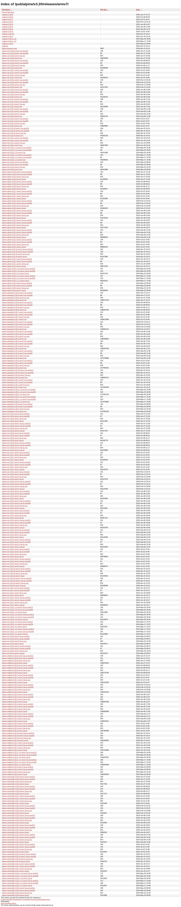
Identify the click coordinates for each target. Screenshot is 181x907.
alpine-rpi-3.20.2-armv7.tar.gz (13, 556)
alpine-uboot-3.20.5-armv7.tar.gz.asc (15, 215)
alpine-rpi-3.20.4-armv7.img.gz (13, 527)
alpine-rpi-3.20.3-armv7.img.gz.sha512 (16, 540)
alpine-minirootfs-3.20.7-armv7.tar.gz (15, 803)
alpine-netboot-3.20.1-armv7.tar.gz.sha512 (17, 743)
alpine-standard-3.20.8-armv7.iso (14, 310)
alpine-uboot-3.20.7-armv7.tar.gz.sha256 (17, 194)
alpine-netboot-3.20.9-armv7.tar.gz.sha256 (17, 658)
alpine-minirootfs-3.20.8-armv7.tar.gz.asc (17, 791)
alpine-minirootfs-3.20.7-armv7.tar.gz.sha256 (18, 798)
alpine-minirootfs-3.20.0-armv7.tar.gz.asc (17, 893)
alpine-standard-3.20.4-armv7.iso (14, 348)
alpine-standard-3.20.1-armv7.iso (14, 387)
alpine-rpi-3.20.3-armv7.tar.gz (13, 537)
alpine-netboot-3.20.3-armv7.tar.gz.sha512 (17, 714)
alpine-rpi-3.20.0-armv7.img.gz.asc (15, 651)
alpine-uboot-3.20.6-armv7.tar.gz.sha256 (17, 203)
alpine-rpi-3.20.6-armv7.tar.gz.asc (14, 477)
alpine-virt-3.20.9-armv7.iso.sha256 (15, 53)
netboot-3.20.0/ (7, 44)
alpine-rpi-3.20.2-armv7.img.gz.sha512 (16, 559)
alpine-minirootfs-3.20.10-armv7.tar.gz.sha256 (19, 856)
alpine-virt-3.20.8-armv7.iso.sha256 (15, 63)
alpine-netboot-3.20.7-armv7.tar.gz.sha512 (17, 675)
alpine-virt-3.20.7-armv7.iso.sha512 (15, 70)
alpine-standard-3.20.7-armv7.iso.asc (16, 317)
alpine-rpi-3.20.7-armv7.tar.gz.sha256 (16, 455)
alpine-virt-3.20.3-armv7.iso (12, 116)
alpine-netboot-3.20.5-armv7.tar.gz (14, 702)
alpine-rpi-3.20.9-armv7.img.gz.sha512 (16, 423)
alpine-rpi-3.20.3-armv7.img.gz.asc (15, 544)
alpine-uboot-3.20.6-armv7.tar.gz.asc (15, 206)
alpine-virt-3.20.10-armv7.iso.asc (14, 133)
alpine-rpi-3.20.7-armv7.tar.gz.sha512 (16, 452)
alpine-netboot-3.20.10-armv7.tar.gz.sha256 (18, 736)
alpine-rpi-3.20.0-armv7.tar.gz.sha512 (16, 636)
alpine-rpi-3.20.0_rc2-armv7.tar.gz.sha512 (17, 607)
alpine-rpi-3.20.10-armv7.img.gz (14, 585)
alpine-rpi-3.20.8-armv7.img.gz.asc (15, 448)
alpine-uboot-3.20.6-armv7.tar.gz (14, 208)
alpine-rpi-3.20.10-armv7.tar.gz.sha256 (16, 571)
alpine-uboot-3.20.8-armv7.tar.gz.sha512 (17, 181)
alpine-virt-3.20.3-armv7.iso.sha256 (15, 111)
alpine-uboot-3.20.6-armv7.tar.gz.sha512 (17, 201)
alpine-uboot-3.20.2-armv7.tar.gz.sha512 (17, 239)
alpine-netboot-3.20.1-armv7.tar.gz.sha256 (17, 745)
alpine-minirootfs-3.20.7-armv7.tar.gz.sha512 (18, 796)
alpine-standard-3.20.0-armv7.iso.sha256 (17, 406)
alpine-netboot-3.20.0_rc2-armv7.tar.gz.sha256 (19, 755)
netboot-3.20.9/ (7, 15)
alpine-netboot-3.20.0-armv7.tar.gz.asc (16, 772)
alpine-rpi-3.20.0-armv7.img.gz (13, 653)
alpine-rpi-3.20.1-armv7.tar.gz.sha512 (16, 588)
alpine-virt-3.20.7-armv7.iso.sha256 (15, 73)
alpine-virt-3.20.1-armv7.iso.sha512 (15, 138)
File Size (103, 10)
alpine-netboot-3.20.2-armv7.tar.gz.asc (16, 728)
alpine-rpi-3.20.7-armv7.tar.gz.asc (14, 457)
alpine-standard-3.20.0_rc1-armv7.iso (16, 402)
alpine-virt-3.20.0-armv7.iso (12, 169)
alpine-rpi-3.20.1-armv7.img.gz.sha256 (16, 600)
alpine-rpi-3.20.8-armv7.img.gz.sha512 (16, 443)
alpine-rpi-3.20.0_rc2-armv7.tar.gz (14, 612)
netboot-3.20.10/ (8, 34)
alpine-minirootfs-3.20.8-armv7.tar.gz (15, 794)
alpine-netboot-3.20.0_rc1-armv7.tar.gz (16, 765)
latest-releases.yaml (9, 48)
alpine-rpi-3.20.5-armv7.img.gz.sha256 (16, 503)
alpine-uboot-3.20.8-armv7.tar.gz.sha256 (17, 184)
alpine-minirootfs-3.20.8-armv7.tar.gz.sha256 (18, 789)
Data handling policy (8, 903)
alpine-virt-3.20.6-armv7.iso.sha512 (15, 80)
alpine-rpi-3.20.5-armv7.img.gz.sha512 (16, 501)
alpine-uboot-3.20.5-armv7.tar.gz (14, 218)
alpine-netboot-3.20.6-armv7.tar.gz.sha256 (17, 687)
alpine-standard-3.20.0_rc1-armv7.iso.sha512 (19, 397)
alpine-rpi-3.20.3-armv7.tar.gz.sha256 (16, 532)
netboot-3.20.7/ (7, 19)
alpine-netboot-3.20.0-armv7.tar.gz (14, 774)
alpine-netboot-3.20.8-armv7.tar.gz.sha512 (17, 665)
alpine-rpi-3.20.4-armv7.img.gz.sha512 (16, 520)
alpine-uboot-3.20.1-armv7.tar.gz (14, 266)
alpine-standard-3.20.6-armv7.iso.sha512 (17, 322)
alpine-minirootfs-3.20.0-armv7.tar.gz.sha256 (18, 890)
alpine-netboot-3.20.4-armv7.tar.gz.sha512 (17, 704)
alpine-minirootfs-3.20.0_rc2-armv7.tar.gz (17, 878)
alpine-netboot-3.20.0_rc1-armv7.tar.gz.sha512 (19, 760)
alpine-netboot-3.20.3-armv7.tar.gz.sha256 (17, 716)
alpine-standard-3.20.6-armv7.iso (14, 329)
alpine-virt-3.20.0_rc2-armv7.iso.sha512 (16, 148)
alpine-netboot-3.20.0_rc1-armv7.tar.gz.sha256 (19, 762)
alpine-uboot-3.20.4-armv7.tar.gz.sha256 (17, 223)
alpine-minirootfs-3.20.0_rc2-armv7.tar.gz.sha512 (20, 873)
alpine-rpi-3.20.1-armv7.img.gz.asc (15, 602)
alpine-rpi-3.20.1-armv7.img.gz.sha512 (16, 598)
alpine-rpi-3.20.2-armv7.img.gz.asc (15, 564)
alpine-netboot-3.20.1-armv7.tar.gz (14, 750)
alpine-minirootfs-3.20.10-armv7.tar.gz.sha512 (19, 854)
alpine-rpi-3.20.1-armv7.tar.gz (13, 595)
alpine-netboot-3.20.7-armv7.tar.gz (14, 682)
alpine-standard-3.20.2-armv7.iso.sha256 (17, 363)
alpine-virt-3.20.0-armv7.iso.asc (13, 167)
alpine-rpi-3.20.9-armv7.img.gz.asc (15, 428)
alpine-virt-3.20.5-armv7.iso (12, 97)
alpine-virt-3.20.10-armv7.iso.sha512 (15, 128)
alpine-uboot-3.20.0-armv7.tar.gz (14, 290)
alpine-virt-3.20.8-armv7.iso (12, 68)
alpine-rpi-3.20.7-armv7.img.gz (13, 469)
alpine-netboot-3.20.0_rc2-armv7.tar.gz (16, 757)
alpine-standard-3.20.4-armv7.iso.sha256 (17, 344)
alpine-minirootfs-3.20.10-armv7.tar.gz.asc (17, 859)
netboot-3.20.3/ (7, 29)
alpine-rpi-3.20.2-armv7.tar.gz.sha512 (16, 549)
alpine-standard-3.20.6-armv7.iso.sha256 (17, 324)
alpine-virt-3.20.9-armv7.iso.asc (13, 56)
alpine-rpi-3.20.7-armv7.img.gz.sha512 (16, 462)
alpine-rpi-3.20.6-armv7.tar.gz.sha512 (16, 472)
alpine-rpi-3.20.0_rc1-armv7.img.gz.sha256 (18, 631)
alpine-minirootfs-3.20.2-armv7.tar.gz (15, 852)
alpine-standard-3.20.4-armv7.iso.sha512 (17, 341)
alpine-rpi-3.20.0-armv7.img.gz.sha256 (16, 648)
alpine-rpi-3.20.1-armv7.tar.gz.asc (14, 593)
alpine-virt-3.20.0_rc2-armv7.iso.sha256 (16, 150)
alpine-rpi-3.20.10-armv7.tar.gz (13, 576)
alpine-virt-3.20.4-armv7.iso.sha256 (15, 102)
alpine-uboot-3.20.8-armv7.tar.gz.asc (15, 186)
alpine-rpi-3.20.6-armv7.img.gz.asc (15, 486)
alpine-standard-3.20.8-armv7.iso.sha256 (17, 305)
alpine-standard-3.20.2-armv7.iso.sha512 (17, 361)
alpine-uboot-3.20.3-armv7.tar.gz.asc (15, 235)
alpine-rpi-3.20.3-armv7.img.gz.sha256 (16, 542)
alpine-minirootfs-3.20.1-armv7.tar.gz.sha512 (18, 864)
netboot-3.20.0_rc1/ (9, 41)
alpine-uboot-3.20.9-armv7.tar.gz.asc (15, 177)
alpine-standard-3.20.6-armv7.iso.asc (16, 327)
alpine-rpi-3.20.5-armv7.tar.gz (13, 498)
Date (138, 10)
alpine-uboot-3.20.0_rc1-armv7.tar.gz (15, 281)
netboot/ (5, 46)
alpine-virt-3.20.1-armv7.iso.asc (13, 143)
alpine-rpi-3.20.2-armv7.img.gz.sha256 (16, 561)
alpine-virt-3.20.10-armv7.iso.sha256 (15, 131)
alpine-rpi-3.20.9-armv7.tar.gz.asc (14, 419)
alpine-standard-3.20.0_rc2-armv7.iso (16, 394)
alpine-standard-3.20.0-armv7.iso (14, 411)
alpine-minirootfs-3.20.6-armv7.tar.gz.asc (17, 811)
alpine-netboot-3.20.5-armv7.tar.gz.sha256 (17, 697)
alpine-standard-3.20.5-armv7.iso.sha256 (17, 334)
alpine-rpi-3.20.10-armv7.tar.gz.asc (15, 573)
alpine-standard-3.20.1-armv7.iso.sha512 (17, 380)
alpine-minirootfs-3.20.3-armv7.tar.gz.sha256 (18, 837)
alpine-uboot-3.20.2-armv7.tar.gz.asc (15, 244)
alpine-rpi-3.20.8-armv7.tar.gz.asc (14, 438)
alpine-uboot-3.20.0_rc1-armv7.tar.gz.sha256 (18, 278)
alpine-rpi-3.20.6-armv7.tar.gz (13, 479)
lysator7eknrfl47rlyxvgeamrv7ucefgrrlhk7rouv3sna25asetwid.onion (25, 899)
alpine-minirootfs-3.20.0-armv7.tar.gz (15, 895)
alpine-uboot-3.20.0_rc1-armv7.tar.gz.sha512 (18, 276)
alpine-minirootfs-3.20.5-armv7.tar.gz (15, 823)
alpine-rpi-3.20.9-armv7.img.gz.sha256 (16, 426)
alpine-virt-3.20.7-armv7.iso (12, 77)
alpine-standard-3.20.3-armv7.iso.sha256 (17, 353)
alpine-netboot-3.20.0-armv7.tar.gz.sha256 (17, 769)
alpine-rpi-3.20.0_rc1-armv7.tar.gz (14, 627)
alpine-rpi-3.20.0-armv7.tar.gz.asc (14, 641)
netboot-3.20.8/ (7, 17)
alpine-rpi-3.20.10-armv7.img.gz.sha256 (17, 581)
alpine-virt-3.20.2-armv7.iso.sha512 (15, 119)
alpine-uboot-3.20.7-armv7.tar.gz (14, 198)
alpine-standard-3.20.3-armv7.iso (14, 358)
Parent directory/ (8, 12)
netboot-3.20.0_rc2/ (9, 39)
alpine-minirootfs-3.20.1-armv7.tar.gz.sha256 (18, 866)
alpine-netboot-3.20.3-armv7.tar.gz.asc (16, 719)
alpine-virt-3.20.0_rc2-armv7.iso (13, 152)
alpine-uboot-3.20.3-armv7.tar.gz (14, 237)
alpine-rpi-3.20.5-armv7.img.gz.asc (15, 506)
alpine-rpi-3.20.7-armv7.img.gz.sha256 (16, 465)
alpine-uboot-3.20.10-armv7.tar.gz (14, 257)
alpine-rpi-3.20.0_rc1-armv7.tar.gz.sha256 (17, 624)
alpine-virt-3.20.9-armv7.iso (12, 58)
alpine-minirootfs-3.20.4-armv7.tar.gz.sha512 (18, 825)
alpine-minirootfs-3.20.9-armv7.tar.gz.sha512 (18, 777)
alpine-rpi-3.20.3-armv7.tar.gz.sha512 (16, 530)
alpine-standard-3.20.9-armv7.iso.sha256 (17, 295)
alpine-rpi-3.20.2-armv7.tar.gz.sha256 (16, 552)
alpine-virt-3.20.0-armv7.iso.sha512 (15, 162)
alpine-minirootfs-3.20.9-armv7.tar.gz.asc (17, 781)
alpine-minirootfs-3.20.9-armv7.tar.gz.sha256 (18, 779)
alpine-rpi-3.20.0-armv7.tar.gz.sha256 (16, 639)
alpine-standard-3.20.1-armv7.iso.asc (16, 385)
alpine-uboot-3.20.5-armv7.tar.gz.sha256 (17, 213)
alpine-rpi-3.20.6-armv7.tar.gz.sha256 (16, 474)
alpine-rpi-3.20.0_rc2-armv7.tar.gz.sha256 (17, 610)
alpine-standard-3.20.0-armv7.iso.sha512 (17, 404)
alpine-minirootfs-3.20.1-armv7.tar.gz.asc (17, 869)
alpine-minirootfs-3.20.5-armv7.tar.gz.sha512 (18, 815)
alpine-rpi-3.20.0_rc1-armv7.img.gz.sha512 (18, 629)
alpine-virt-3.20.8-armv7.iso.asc (13, 65)
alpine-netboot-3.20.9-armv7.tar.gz (14, 663)
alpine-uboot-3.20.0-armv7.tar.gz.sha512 (17, 283)
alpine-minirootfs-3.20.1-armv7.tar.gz (15, 871)
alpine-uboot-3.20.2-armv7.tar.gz (14, 247)
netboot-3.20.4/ (7, 27)
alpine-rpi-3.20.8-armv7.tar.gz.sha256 (16, 435)
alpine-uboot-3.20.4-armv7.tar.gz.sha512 (17, 220)
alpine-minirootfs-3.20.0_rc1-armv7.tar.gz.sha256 (20, 883)
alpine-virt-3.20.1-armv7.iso (12, 145)
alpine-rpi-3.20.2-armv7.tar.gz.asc (14, 554)
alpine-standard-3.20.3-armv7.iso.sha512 (17, 351)
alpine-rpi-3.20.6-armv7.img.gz (13, 489)
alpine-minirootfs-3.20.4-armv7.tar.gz (15, 832)
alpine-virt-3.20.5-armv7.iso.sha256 (15, 92)
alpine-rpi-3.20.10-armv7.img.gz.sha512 (17, 578)
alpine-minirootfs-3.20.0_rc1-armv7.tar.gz (17, 885)
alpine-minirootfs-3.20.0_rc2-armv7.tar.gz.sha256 (20, 876)
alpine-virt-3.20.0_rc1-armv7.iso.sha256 (16, 157)
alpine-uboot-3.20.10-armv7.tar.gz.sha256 (17, 252)
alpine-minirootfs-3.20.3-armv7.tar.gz (15, 842)
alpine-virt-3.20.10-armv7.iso (12, 135)
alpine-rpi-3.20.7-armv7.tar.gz (13, 460)
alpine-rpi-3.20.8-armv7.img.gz (13, 450)
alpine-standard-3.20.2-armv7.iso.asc (16, 365)
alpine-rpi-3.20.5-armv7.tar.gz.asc (14, 496)
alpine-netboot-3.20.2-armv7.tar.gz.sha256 (17, 726)
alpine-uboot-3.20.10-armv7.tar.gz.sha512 (17, 249)
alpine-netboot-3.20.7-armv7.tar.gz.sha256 (17, 677)
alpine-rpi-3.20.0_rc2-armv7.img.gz (15, 619)
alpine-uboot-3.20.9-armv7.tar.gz (14, 179)
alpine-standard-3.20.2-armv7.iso (14, 368)
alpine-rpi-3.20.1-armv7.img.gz (13, 605)
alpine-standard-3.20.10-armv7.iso (14, 377)
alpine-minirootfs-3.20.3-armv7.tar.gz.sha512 (18, 835)
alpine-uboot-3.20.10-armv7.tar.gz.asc (16, 254)
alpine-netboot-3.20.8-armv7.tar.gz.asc (16, 670)
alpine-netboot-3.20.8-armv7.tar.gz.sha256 (17, 668)
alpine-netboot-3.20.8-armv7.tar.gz (14, 673)
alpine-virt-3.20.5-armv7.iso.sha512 (15, 90)
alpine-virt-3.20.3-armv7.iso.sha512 (15, 109)
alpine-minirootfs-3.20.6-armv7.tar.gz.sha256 (18, 808)
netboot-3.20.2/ (7, 31)
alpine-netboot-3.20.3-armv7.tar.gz (14, 721)
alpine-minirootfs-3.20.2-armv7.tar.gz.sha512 (18, 844)
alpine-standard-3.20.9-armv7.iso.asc (16, 298)
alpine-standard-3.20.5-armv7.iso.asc (16, 336)
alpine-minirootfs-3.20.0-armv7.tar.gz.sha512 (18, 888)
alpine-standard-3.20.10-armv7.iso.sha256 (17, 373)
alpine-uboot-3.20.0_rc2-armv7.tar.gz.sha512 (18, 269)
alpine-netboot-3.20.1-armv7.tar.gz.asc (16, 748)
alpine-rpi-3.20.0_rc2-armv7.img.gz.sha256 (18, 617)
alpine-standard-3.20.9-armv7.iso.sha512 (17, 293)
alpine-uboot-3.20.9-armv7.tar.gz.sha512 (17, 172)
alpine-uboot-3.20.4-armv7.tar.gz (14, 227)
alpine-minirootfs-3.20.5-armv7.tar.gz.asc (17, 820)
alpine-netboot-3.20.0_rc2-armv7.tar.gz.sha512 (19, 752)
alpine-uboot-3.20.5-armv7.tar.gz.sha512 (17, 210)
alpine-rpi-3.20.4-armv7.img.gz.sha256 (16, 523)
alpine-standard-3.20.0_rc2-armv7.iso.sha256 (19, 392)
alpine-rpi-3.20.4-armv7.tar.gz (13, 518)
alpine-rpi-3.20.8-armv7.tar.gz (13, 440)
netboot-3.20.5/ (7, 24)
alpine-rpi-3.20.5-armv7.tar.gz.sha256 (16, 494)
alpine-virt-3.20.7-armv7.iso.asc (13, 75)
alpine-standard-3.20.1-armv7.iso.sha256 (17, 382)
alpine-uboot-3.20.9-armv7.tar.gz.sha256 (17, 174)
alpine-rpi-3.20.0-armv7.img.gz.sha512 (16, 646)
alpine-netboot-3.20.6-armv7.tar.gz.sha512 (17, 685)
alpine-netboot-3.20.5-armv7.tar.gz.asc (16, 699)
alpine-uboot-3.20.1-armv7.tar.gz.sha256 (17, 261)
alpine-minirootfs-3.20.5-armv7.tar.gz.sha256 (18, 818)
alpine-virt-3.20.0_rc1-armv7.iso (13, 160)
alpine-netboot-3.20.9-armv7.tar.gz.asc (16, 660)
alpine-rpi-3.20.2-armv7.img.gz (13, 566)
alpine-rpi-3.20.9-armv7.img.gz (13, 431)
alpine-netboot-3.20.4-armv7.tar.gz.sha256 (17, 706)
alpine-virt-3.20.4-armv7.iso (12, 106)
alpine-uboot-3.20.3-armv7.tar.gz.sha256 (17, 232)
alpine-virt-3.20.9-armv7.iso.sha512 (15, 51)
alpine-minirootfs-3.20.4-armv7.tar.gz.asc (17, 830)
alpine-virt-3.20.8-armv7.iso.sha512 (15, 60)
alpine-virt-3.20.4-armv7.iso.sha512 (15, 99)
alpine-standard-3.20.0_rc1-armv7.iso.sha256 (19, 399)
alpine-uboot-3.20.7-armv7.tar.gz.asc (15, 196)
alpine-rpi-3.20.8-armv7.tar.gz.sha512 (16, 433)
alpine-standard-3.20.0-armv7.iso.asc (16, 409)
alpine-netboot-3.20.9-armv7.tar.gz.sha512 (17, 656)
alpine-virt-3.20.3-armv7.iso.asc (13, 114)
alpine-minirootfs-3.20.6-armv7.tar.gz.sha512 (18, 806)
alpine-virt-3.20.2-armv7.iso (12, 126)
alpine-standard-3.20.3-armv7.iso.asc (16, 356)
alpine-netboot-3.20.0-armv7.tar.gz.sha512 (17, 767)
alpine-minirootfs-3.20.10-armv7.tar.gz (16, 861)
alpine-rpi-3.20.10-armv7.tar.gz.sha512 (16, 569)
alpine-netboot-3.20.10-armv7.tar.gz (15, 740)
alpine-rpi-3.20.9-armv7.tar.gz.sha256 (16, 416)
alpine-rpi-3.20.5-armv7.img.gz (13, 508)
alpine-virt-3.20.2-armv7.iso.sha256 (15, 121)
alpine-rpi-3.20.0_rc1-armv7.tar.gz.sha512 (17, 622)
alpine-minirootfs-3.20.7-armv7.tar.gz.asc (17, 801)
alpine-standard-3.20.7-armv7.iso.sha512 (17, 312)
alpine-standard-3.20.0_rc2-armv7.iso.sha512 (19, 390)
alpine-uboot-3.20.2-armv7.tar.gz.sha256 (17, 242)
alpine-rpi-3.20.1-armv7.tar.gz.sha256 (16, 590)
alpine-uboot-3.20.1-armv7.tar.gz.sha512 (17, 259)
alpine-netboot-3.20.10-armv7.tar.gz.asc (16, 738)
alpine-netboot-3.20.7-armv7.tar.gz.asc (16, 680)
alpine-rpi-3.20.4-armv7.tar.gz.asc (14, 515)
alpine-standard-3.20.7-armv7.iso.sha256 (17, 315)
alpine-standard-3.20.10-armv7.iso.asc (16, 375)
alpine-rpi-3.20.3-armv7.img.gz (13, 547)
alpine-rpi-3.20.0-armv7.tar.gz (13, 644)
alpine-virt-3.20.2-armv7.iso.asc (13, 123)
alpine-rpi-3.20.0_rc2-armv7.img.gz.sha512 (18, 614)
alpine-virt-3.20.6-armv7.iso (12, 87)
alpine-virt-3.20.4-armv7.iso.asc (13, 104)
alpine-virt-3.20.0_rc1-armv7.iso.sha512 (16, 155)
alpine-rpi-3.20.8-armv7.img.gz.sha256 (16, 445)
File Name (6, 10)
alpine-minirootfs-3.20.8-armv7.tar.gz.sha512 (18, 786)
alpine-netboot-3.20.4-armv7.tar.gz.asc (16, 709)
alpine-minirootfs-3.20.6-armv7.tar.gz (15, 813)
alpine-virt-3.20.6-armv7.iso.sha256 (15, 82)
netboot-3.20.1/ (7, 36)
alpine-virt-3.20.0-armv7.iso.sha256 (15, 164)
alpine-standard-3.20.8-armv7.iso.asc (16, 307)
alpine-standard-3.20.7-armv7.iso (14, 319)
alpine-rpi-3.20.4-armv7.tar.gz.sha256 (16, 513)
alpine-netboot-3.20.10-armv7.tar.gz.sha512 (18, 733)
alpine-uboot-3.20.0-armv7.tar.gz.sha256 (17, 286)
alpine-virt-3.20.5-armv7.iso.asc (13, 94)
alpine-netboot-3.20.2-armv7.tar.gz (14, 731)
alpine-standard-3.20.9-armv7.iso (14, 300)
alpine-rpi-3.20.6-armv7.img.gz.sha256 (16, 484)
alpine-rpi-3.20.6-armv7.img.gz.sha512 (16, 481)
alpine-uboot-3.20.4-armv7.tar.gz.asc (15, 225)
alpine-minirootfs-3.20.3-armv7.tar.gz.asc (17, 840)
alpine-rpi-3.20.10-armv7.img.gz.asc (15, 583)
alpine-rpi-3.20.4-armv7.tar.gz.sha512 (16, 510)
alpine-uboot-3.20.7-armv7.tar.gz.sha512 (17, 191)
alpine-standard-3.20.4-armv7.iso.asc (16, 346)
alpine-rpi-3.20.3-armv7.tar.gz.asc (14, 535)
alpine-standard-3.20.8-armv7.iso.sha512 (17, 302)
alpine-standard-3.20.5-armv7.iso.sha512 (17, 331)
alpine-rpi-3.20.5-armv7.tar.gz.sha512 (16, 491)
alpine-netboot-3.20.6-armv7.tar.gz (14, 692)
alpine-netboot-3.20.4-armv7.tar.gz (14, 711)
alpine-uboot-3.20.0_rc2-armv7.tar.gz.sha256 (18, 271)
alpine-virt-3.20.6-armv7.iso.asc (13, 85)
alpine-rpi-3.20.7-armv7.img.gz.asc (15, 467)
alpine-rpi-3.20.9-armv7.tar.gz (13, 421)
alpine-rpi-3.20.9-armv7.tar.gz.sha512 (16, 414)
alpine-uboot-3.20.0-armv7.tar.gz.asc (15, 288)
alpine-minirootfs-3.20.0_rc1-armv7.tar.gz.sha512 (20, 881)
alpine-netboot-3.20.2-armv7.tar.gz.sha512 (17, 723)
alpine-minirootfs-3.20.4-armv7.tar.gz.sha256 (18, 827)
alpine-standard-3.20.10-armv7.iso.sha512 (17, 370)
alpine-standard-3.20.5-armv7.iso (14, 339)
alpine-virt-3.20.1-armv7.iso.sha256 (15, 140)
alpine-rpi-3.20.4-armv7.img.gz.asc (15, 525)
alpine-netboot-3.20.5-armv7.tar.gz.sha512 (17, 694)
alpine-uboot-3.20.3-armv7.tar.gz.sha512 (17, 230)
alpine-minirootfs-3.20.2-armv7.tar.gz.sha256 (18, 847)
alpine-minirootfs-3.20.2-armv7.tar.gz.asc (17, 849)
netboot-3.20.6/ (7, 22)
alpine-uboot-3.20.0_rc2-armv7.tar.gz (15, 273)
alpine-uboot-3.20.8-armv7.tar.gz (14, 189)
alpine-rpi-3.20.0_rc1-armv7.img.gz (15, 634)
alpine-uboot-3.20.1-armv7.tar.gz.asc (15, 264)
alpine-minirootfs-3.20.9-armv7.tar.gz (15, 784)
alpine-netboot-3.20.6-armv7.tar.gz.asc (16, 690)
